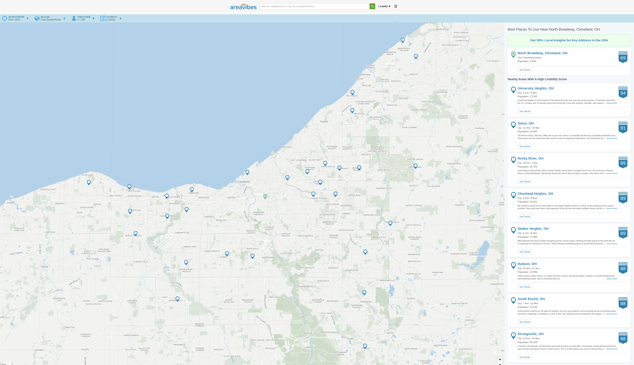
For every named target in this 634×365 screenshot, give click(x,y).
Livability (383, 6)
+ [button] (500, 359)
